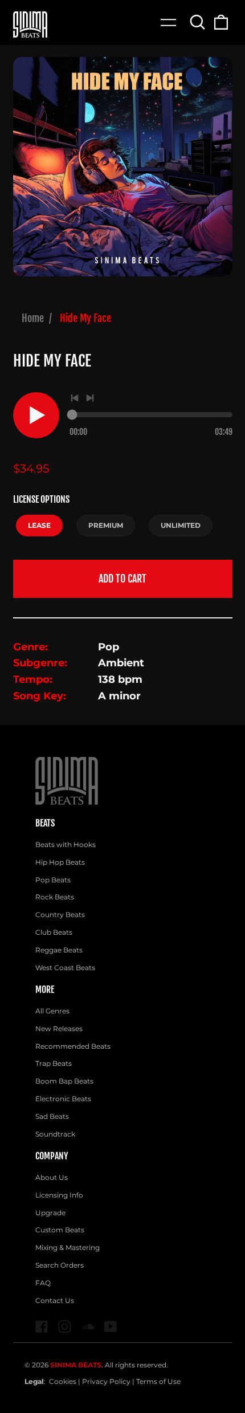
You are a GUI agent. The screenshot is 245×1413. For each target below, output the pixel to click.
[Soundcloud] (88, 1326)
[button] (198, 22)
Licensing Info (59, 1195)
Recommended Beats (73, 1046)
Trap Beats (53, 1063)
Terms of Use (158, 1381)
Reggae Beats (59, 950)
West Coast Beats (65, 967)
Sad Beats (52, 1116)
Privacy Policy (106, 1381)
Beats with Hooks (65, 844)
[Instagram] (64, 1326)
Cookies (62, 1381)
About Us (51, 1177)
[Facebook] (41, 1326)
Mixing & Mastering (67, 1247)
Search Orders (59, 1265)
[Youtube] (110, 1326)
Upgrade (50, 1212)
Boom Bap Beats (64, 1081)
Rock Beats (54, 897)
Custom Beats (59, 1229)
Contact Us (54, 1300)
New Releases (59, 1028)
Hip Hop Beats (60, 862)
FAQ (43, 1282)
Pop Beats (53, 880)
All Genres (52, 1011)
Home (33, 318)
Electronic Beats (63, 1098)
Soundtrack (55, 1134)
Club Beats (53, 932)
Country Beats (60, 914)
